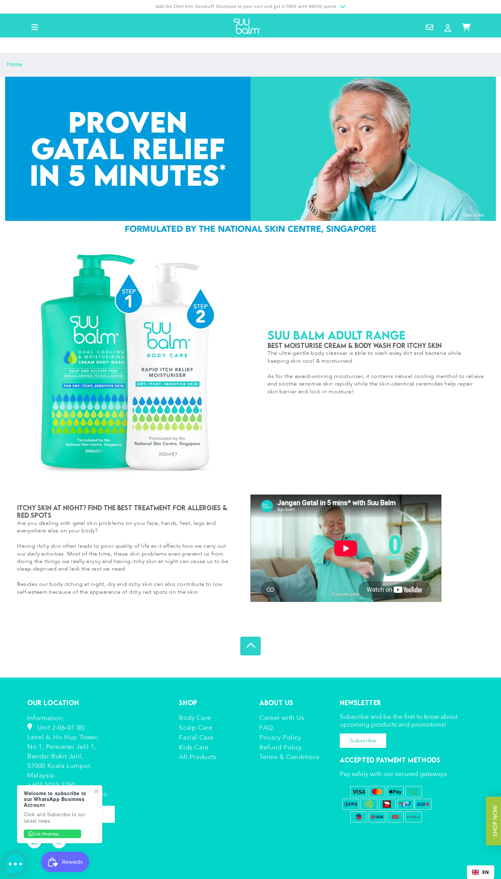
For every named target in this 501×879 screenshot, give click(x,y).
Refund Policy (280, 747)
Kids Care (194, 747)
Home (14, 64)
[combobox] (480, 872)
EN (485, 872)
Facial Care (196, 737)
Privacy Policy (280, 737)
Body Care (195, 718)
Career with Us (281, 718)
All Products (197, 757)
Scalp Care (195, 728)
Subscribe (363, 740)
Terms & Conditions (289, 757)
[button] (34, 27)
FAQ (266, 728)
